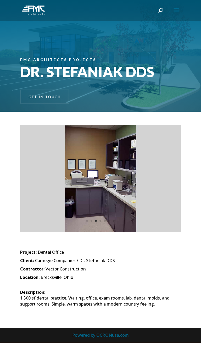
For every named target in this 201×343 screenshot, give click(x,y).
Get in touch (45, 96)
